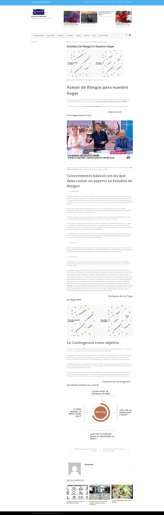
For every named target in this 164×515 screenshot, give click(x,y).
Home (68, 42)
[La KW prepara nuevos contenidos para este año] (124, 17)
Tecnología (103, 35)
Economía (50, 35)
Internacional (38, 35)
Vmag (59, 513)
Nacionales (111, 2)
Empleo (60, 35)
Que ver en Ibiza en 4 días (88, 23)
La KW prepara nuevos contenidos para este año (123, 24)
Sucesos (120, 2)
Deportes (128, 2)
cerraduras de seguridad (93, 106)
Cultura (70, 35)
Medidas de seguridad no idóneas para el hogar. (85, 450)
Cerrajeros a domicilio (78, 42)
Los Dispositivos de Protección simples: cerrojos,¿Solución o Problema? (98, 503)
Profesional (71, 80)
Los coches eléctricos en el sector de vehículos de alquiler (106, 13)
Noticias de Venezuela (38, 16)
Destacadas (88, 2)
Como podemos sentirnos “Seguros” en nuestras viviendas (114, 450)
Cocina (86, 35)
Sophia (65, 27)
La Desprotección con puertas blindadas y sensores (75, 502)
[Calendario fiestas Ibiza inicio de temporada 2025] (72, 17)
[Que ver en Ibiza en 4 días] (89, 17)
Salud (78, 35)
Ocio (94, 35)
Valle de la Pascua (100, 2)
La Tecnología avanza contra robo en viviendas (122, 501)
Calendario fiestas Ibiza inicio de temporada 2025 (71, 24)
